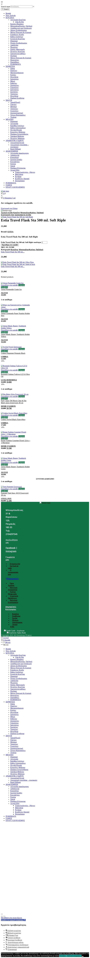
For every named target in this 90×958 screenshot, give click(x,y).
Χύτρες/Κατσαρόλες (18, 115)
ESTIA (10, 232)
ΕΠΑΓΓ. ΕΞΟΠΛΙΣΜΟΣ (15, 187)
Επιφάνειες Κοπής (17, 35)
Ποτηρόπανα (19, 181)
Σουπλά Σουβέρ (16, 160)
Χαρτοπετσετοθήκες (18, 54)
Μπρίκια (13, 107)
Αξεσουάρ (14, 124)
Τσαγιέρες (14, 94)
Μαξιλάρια (19, 174)
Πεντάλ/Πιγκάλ (16, 130)
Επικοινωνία (15, 564)
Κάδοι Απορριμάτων (18, 128)
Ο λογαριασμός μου (13, 572)
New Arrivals (11, 15)
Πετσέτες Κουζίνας (17, 52)
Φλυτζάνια (14, 77)
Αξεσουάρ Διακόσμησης (19, 153)
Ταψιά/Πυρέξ (15, 102)
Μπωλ (12, 81)
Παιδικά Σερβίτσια (17, 98)
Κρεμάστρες (15, 162)
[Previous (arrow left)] (2, 916)
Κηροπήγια (14, 157)
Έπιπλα (13, 164)
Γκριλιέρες (14, 111)
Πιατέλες (13, 71)
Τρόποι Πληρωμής (12, 593)
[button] (13, 920)
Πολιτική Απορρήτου (12, 589)
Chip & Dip (19, 22)
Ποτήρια (13, 56)
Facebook (10, 547)
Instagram (11, 551)
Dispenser (14, 41)
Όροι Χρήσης (11, 584)
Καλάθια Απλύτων (17, 126)
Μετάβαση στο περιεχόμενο (11, 918)
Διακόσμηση (17, 622)
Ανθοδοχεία (14, 155)
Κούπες (13, 75)
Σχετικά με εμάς (13, 567)
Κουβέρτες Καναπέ (22, 179)
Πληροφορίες (12, 578)
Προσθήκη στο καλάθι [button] (9, 285)
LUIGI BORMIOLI (9, 380)
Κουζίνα (16, 213)
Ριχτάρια (18, 177)
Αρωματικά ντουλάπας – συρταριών (23, 780)
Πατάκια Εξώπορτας (18, 168)
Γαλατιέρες (14, 88)
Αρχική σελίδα (7, 213)
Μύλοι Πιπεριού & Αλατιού (20, 32)
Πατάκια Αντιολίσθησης (19, 134)
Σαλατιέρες (14, 79)
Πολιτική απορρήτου (74, 956)
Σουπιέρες (14, 92)
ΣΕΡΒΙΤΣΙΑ (10, 66)
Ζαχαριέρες (14, 85)
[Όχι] (83, 956)
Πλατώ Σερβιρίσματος (18, 43)
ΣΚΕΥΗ (9, 100)
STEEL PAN (6, 499)
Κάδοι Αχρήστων (16, 37)
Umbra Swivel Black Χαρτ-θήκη (13, 419)
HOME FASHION (8, 406)
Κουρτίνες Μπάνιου (17, 132)
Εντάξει (62, 956)
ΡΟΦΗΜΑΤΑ (15, 64)
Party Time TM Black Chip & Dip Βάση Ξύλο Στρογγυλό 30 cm (13, 402)
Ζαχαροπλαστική (16, 113)
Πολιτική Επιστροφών (13, 601)
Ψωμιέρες (14, 47)
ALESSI (4, 293)
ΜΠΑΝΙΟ (9, 119)
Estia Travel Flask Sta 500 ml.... (12, 252)
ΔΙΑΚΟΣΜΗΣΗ (12, 151)
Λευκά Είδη (14, 170)
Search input (5, 7)
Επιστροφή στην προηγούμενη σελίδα (16, 215)
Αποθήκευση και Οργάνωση (21, 28)
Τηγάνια (13, 117)
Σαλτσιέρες (14, 90)
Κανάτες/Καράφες (17, 24)
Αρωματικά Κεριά (17, 143)
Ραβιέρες (13, 83)
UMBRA (4, 357)
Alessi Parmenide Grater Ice (11, 289)
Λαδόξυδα (14, 45)
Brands (8, 13)
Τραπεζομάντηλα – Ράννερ (25, 172)
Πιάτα (12, 68)
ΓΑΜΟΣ (9, 185)
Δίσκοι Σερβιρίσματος (18, 30)
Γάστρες (13, 104)
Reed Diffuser (15, 149)
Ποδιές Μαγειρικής (17, 49)
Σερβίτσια (16, 616)
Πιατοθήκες (14, 62)
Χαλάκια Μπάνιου (17, 136)
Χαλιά (12, 166)
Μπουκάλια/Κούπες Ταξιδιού (21, 26)
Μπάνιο (15, 620)
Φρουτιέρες (14, 60)
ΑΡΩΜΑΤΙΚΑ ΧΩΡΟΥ (15, 140)
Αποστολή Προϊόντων (13, 597)
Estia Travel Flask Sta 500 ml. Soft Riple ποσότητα (21, 242)
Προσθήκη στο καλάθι (10, 245)
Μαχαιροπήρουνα (16, 73)
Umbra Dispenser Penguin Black (13, 353)
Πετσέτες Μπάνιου (17, 138)
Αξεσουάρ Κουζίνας (18, 20)
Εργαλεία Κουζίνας (17, 39)
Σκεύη (14, 618)
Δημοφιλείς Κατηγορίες (10, 608)
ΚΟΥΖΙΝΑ (10, 18)
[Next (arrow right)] (4, 916)
